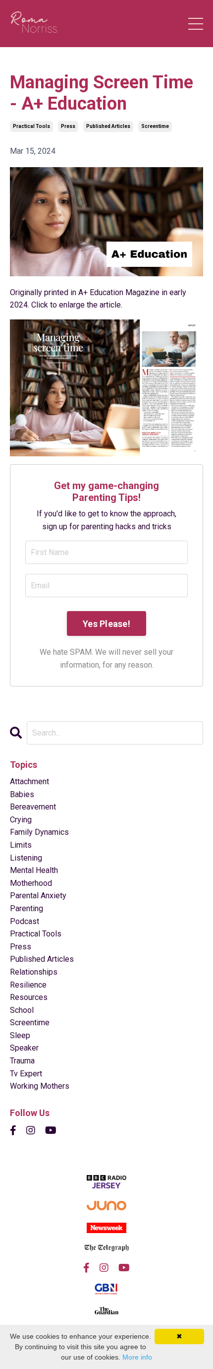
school (22, 1010)
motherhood (31, 883)
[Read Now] (106, 387)
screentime (155, 126)
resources (29, 997)
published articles (108, 126)
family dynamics (39, 832)
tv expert (26, 1073)
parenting (26, 908)
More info (137, 1357)
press (68, 126)
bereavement (33, 806)
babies (22, 794)
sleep (20, 1035)
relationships (33, 972)
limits (21, 845)
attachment (29, 781)
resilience (28, 985)
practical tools (31, 126)
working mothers (39, 1086)
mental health (34, 870)
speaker (24, 1048)
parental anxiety (38, 895)
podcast (24, 921)
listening (26, 858)
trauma (22, 1060)
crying (21, 819)
